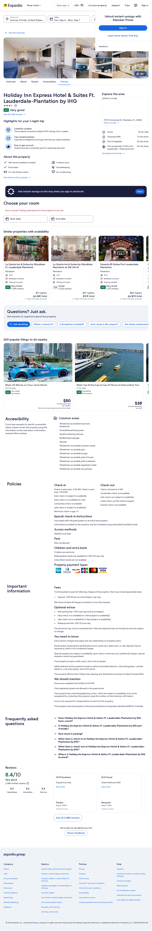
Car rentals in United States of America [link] (56, 897)
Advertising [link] (8, 897)
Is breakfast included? (72, 324)
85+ (142, 73)
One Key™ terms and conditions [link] (91, 883)
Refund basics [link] (122, 885)
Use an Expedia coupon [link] (126, 890)
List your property (97, 5)
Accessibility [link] (84, 893)
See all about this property (16, 177)
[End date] (71, 218)
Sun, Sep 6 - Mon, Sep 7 (67, 20)
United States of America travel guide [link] (56, 869)
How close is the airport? (104, 324)
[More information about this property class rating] (15, 105)
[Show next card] (148, 268)
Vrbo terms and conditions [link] (89, 888)
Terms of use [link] (84, 878)
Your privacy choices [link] (87, 897)
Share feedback (76, 833)
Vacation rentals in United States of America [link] (55, 879)
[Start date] (26, 218)
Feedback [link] (8, 907)
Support (116, 5)
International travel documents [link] (129, 895)
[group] (77, 324)
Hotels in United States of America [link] (55, 874)
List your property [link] (11, 878)
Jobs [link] (5, 874)
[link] (123, 46)
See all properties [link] (17, 32)
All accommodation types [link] (51, 902)
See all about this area (112, 153)
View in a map (110, 122)
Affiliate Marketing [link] (11, 902)
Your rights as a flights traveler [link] (128, 900)
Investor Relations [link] (11, 893)
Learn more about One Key (123, 35)
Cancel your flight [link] (124, 881)
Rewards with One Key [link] (50, 907)
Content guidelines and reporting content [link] (96, 902)
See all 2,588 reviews (13, 114)
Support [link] (120, 869)
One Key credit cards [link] (49, 912)
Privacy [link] (82, 869)
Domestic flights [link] (47, 893)
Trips (127, 5)
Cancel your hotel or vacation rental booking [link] (131, 875)
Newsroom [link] (8, 888)
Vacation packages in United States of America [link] (56, 886)
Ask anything (20, 324)
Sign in (145, 5)
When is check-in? (44, 324)
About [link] (6, 869)
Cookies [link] (82, 874)
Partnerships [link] (9, 883)
